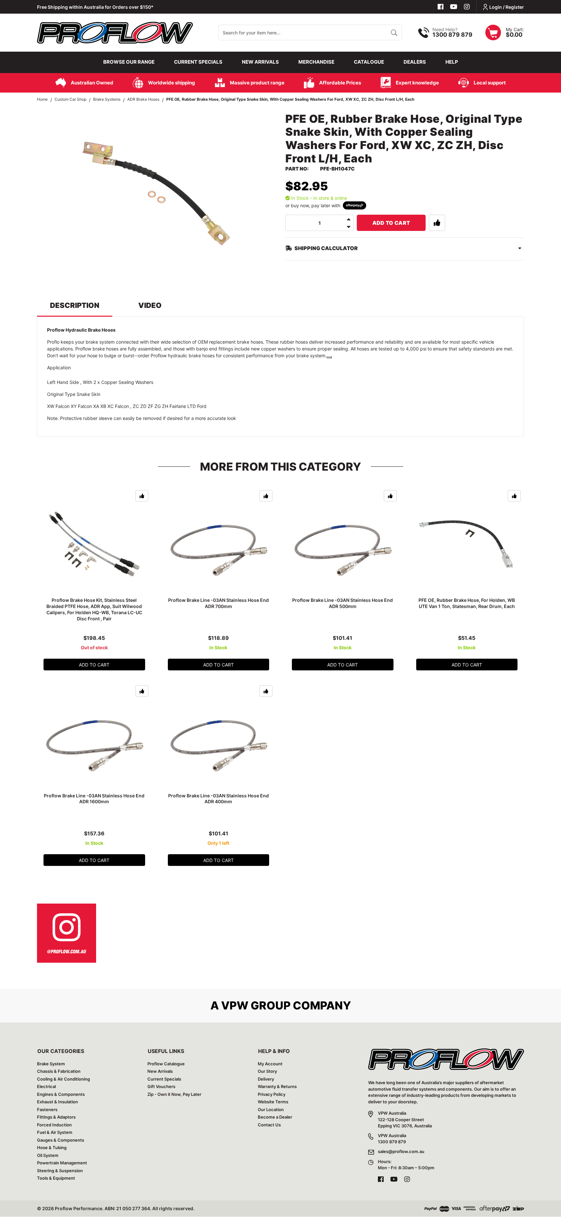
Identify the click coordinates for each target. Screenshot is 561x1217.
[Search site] (394, 32)
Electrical (46, 1086)
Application (59, 367)
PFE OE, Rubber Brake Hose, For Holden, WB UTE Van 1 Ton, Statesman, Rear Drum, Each (466, 603)
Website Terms (273, 1101)
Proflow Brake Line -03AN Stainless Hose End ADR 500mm (342, 603)
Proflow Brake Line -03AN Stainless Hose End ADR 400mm (218, 799)
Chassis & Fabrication (59, 1071)
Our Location (271, 1109)
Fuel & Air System (54, 1132)
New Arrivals (260, 62)
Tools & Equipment (56, 1178)
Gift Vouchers (161, 1086)
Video (150, 305)
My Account (270, 1063)
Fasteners (47, 1109)
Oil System (47, 1155)
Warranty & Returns (277, 1086)
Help (451, 62)
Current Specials (198, 62)
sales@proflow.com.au (401, 1151)
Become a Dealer (275, 1117)
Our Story (267, 1071)
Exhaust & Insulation (57, 1101)
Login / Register (506, 7)
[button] (437, 223)
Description (74, 305)
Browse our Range (129, 62)
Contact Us (269, 1124)
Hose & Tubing (52, 1147)
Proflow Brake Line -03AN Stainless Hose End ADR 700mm (218, 603)
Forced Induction (54, 1124)
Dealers (415, 62)
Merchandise (316, 62)
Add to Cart (391, 223)
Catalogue (369, 62)
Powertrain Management (62, 1162)
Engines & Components (61, 1094)
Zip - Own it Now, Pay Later (174, 1094)
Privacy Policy (271, 1094)
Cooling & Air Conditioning (63, 1079)
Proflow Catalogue (166, 1063)
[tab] (74, 308)
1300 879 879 (452, 34)
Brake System (51, 1063)
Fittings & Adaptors (56, 1117)
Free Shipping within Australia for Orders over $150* (95, 7)
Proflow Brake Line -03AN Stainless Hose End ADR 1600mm (94, 799)
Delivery (266, 1079)
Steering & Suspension (60, 1170)
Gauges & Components (60, 1140)
